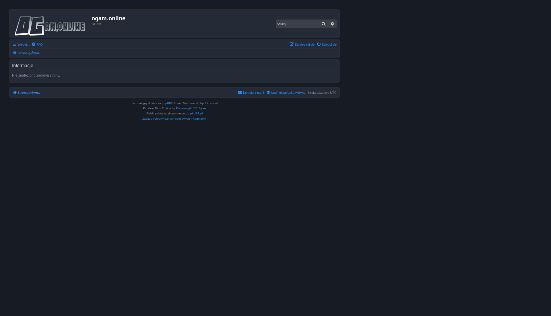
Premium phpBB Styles (191, 108)
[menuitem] (37, 44)
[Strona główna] (51, 23)
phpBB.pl (196, 113)
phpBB (166, 103)
